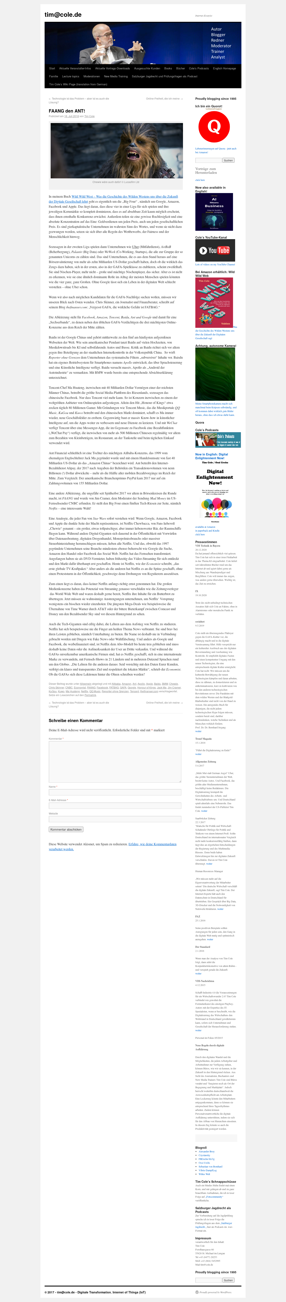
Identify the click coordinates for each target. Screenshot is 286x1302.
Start (52, 68)
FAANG (91, 687)
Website (53, 813)
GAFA (123, 687)
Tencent (134, 691)
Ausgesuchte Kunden (147, 68)
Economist (80, 687)
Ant (134, 683)
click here (200, 180)
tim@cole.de (63, 14)
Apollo (141, 683)
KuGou (53, 691)
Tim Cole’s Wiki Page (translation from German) (78, 84)
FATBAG (114, 687)
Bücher (180, 68)
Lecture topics (70, 76)
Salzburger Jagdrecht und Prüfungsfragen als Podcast (164, 76)
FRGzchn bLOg (207, 1159)
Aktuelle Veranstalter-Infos (75, 68)
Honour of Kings (146, 687)
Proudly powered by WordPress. (216, 1292)
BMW (165, 683)
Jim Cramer (174, 687)
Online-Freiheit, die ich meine (164, 98)
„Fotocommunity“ (214, 1196)
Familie (53, 76)
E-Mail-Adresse (58, 800)
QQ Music (94, 691)
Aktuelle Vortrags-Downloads (112, 68)
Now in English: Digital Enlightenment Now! (211, 456)
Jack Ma (161, 687)
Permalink (90, 695)
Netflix (84, 691)
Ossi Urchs (204, 1162)
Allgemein (85, 683)
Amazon (126, 683)
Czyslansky (204, 1155)
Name (53, 786)
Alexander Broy (207, 1151)
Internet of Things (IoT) (129, 1292)
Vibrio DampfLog (208, 1170)
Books (168, 68)
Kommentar (56, 738)
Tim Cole (89, 116)
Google (132, 687)
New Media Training (116, 76)
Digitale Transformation (94, 1292)
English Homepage (224, 68)
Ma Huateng (73, 691)
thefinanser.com (149, 691)
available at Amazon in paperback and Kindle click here (207, 530)
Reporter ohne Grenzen (115, 691)
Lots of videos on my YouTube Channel (215, 264)
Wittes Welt (204, 1174)
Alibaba (116, 683)
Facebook (102, 687)
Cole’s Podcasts (199, 68)
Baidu (157, 683)
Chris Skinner (56, 687)
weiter (198, 731)
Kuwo (61, 691)
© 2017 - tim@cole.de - (61, 1292)
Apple (149, 683)
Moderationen (92, 76)
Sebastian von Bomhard (210, 1166)
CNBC (69, 687)
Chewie (173, 683)
